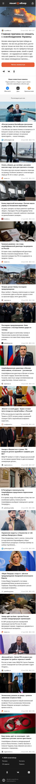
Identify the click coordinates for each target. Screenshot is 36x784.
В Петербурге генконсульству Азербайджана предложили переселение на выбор (17, 492)
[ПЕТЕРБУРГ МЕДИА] (2, 508)
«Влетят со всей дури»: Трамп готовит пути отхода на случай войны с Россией (16, 410)
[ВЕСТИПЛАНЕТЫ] (2, 424)
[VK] (18, 772)
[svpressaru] (2, 300)
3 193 (33, 383)
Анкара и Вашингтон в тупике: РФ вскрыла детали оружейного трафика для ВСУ (17, 452)
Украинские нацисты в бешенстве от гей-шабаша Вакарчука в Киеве (17, 534)
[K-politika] (2, 30)
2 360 (33, 751)
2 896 (33, 508)
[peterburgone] (2, 343)
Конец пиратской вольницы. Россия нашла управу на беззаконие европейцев (17, 204)
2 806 (33, 548)
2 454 (33, 591)
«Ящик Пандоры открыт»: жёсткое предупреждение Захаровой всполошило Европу (17, 576)
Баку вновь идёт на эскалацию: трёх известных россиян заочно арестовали (16, 737)
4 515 (33, 178)
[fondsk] (2, 219)
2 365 (33, 711)
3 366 (33, 300)
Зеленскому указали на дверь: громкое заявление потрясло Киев (16, 697)
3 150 (33, 424)
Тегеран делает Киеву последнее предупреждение (13, 288)
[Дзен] (29, 772)
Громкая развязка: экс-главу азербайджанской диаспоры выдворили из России (17, 246)
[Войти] (33, 3)
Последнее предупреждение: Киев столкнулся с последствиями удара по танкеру (16, 327)
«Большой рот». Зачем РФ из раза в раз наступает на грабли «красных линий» (16, 658)
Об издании (5, 764)
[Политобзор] (18, 3)
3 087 (33, 465)
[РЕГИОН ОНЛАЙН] (2, 178)
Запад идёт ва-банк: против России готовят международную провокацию (15, 618)
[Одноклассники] (7, 772)
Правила (21, 764)
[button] (3, 71)
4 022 (33, 219)
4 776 (33, 140)
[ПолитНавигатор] (2, 140)
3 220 (33, 343)
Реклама (4, 761)
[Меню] (3, 3)
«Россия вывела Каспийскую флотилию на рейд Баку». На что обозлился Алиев (17, 125)
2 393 (33, 632)
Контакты (22, 761)
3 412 (33, 262)
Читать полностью (18, 64)
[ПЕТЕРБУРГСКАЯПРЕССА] (2, 591)
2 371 (33, 670)
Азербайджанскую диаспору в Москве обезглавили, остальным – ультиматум (16, 369)
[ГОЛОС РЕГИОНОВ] (2, 465)
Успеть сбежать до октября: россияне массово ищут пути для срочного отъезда (17, 166)
